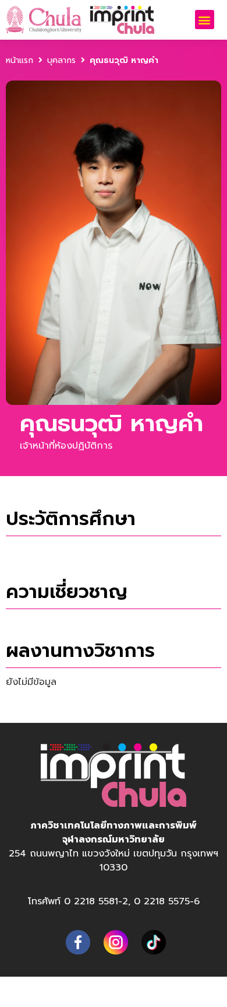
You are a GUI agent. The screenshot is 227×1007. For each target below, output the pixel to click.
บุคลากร (61, 60)
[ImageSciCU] (114, 942)
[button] (204, 19)
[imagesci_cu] (152, 942)
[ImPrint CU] (76, 942)
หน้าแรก (19, 60)
